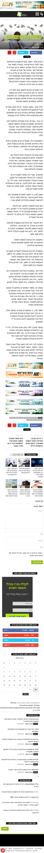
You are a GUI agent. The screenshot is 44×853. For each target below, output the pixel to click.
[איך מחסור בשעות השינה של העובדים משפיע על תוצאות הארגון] (24, 483)
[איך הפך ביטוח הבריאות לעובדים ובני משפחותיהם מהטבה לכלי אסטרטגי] (37, 462)
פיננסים (15, 38)
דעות (39, 36)
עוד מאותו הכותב (17, 454)
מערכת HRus (35, 47)
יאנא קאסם (34, 797)
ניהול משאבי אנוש (36, 38)
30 (35, 690)
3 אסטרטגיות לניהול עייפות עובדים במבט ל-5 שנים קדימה (24, 470)
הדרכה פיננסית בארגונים (31, 418)
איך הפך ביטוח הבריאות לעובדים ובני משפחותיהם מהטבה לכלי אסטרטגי (38, 472)
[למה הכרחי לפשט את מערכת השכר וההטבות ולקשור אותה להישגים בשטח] (11, 483)
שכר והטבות (30, 420)
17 (30, 681)
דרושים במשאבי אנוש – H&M (19, 797)
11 (25, 676)
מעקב (6, 635)
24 (30, 685)
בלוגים (34, 36)
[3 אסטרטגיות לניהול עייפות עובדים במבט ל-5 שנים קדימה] (24, 462)
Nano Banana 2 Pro (32, 784)
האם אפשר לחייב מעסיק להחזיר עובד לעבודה (23, 770)
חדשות (35, 754)
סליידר (27, 38)
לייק (5, 630)
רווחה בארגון (38, 420)
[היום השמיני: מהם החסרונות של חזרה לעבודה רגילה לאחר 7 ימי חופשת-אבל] (11, 462)
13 (14, 676)
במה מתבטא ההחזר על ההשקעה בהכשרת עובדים (17, 792)
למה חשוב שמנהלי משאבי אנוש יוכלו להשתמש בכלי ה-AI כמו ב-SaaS (15, 442)
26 (20, 685)
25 (25, 685)
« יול (25, 694)
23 (35, 685)
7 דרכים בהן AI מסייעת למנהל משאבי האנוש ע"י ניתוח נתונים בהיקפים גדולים (34, 442)
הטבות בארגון (13, 418)
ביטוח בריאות (38, 465)
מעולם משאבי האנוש (13, 36)
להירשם (6, 645)
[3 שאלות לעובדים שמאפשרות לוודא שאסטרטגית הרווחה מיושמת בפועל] (37, 483)
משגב (21, 38)
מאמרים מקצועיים (25, 36)
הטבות (21, 418)
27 (14, 685)
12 (20, 676)
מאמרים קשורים (31, 454)
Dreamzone (29, 848)
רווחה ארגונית (7, 38)
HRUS (10, 848)
